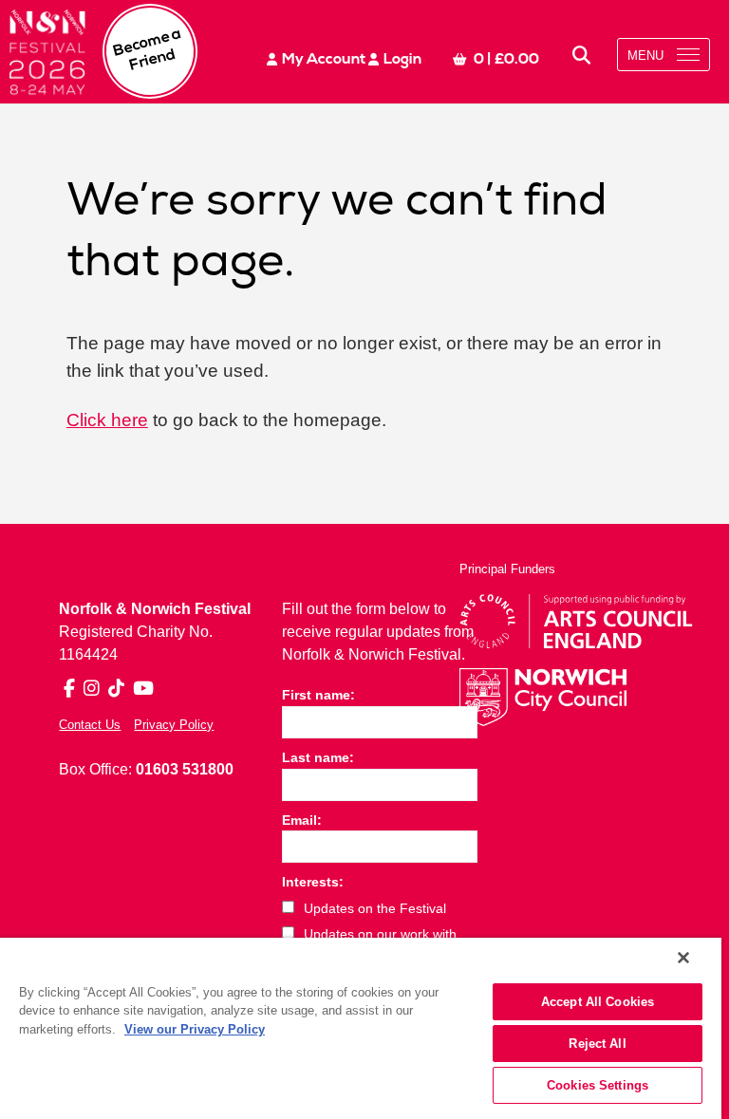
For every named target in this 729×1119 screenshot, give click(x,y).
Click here (107, 420)
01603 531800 (185, 769)
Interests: (313, 881)
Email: (302, 820)
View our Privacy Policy (194, 1029)
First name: (318, 694)
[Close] (683, 957)
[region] (360, 1028)
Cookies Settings (597, 1085)
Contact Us (90, 725)
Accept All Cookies (597, 1002)
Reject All (597, 1043)
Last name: (318, 757)
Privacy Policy (174, 725)
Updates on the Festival (375, 908)
